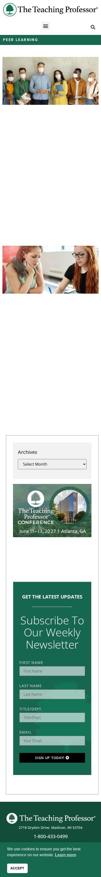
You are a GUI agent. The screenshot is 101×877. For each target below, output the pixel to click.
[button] (46, 26)
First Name (31, 662)
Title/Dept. (30, 708)
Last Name (30, 685)
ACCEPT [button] (17, 868)
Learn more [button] (65, 855)
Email (26, 732)
